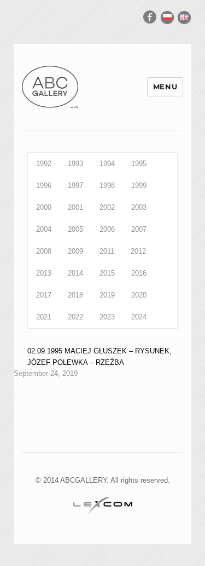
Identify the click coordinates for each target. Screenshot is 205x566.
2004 (43, 229)
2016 (139, 273)
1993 (75, 163)
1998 (107, 185)
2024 (139, 317)
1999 (139, 185)
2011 (106, 251)
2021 (43, 317)
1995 (139, 163)
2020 (139, 295)
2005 (75, 229)
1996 (43, 185)
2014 (75, 273)
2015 (107, 273)
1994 (107, 163)
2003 (139, 207)
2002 (107, 207)
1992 (43, 163)
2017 (43, 295)
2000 (43, 207)
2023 (107, 317)
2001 (75, 207)
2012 (138, 251)
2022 (75, 317)
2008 (43, 251)
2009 (75, 251)
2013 (43, 273)
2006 (107, 229)
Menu (165, 86)
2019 (107, 295)
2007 (139, 229)
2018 (75, 295)
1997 (75, 185)
